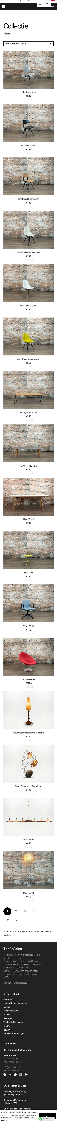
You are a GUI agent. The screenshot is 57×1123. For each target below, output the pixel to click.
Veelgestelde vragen (13, 1022)
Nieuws (6, 1026)
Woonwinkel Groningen (14, 1033)
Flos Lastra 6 (28, 839)
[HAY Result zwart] (28, 123)
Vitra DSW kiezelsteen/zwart (28, 252)
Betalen (6, 1014)
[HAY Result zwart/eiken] (28, 176)
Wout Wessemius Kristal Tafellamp (28, 732)
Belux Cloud (28, 893)
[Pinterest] (15, 1074)
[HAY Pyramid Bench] (28, 390)
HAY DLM (28, 572)
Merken (6, 1007)
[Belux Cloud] (28, 870)
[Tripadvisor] (26, 1074)
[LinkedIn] (20, 1074)
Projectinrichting (10, 1010)
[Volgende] (16, 920)
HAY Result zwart (28, 145)
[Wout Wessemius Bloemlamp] (28, 764)
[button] (3, 6)
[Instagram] (10, 1074)
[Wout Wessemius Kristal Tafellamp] (28, 710)
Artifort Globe (28, 679)
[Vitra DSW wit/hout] (28, 283)
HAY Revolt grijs (28, 92)
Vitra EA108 (28, 626)
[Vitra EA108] (28, 603)
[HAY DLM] (28, 550)
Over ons (7, 999)
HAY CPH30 (28, 519)
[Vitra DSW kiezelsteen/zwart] (28, 230)
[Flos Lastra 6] (28, 817)
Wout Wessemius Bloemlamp (28, 786)
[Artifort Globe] (28, 657)
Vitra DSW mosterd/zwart (28, 359)
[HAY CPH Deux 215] (28, 443)
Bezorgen (7, 1018)
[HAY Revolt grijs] (28, 70)
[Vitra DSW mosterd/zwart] (28, 336)
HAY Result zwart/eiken (28, 199)
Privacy (4, 1120)
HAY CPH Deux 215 (28, 465)
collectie (23, 983)
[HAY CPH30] (28, 497)
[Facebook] (4, 1074)
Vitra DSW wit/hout (28, 305)
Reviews (7, 1030)
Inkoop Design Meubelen (15, 1003)
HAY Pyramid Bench (28, 412)
